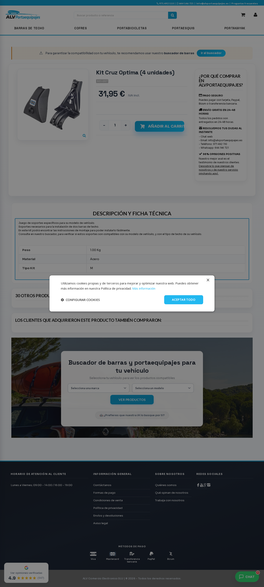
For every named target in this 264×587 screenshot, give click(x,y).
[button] (80, 300)
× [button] (207, 280)
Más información (143, 288)
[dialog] (132, 293)
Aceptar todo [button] (183, 300)
